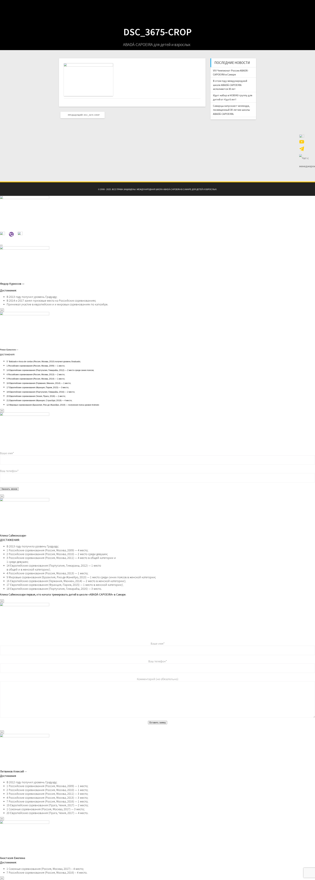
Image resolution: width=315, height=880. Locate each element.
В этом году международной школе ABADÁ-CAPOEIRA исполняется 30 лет (230, 85)
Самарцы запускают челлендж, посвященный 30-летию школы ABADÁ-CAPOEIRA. (231, 109)
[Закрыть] (1, 245)
